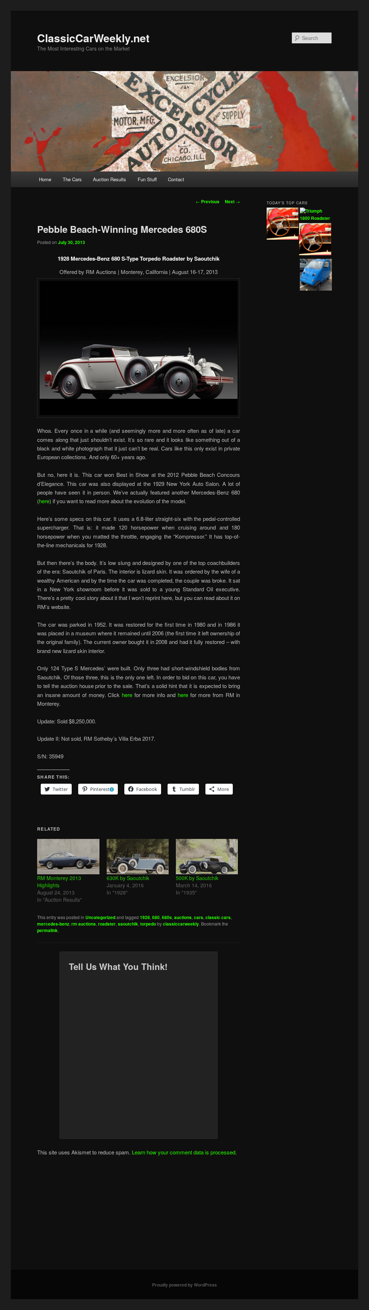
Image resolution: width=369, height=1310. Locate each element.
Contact (176, 179)
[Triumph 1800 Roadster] (316, 215)
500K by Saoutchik (197, 878)
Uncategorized (100, 917)
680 (156, 917)
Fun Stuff (147, 179)
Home (45, 179)
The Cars (72, 179)
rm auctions (83, 924)
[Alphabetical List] (283, 224)
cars (198, 917)
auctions (183, 917)
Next (232, 201)
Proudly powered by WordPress (184, 1284)
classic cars (218, 917)
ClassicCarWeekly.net (93, 37)
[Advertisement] (184, 1215)
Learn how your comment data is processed (183, 1152)
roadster (107, 924)
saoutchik (128, 924)
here (44, 501)
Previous (207, 201)
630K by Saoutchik (128, 878)
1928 (145, 917)
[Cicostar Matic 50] (316, 276)
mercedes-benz (53, 924)
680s (167, 917)
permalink (47, 930)
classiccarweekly (181, 924)
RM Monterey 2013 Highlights (59, 881)
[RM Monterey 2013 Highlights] (68, 857)
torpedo (148, 924)
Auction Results (109, 179)
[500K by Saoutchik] (207, 857)
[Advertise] (315, 240)
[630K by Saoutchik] (138, 857)
